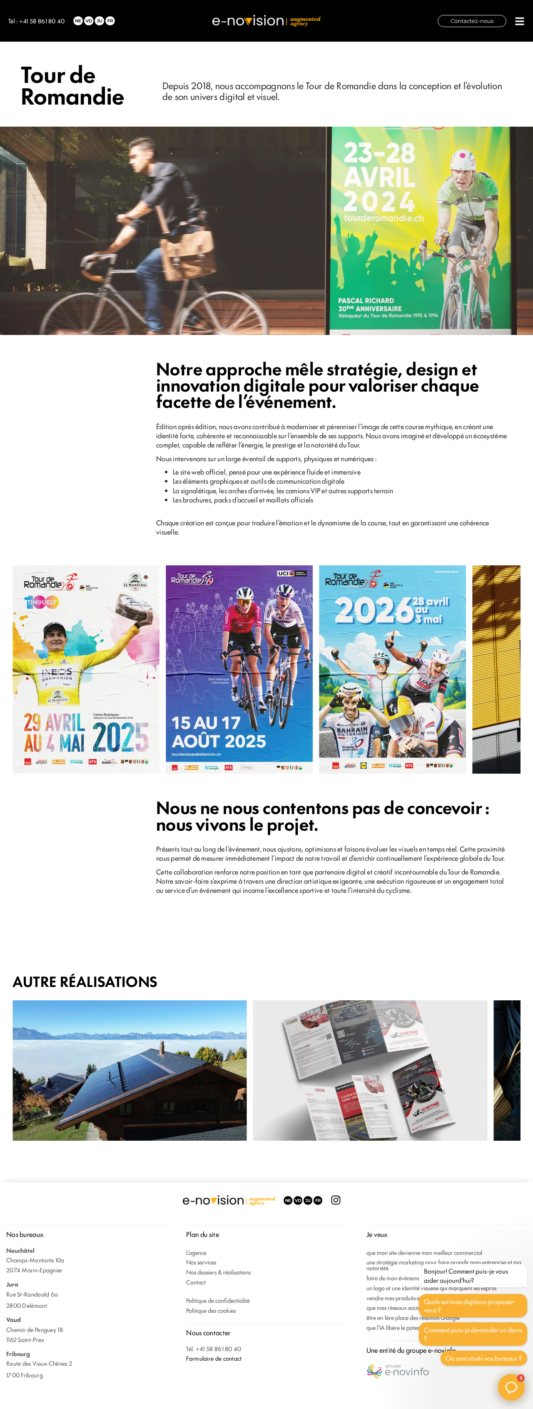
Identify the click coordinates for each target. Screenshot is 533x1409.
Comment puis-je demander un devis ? (473, 1334)
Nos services (201, 1261)
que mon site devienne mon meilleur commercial (424, 1252)
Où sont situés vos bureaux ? (484, 1358)
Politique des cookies (211, 1310)
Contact (196, 1281)
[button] (511, 1387)
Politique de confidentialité (218, 1300)
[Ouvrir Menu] (520, 21)
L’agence (196, 1252)
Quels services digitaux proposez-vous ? (470, 1305)
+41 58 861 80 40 (42, 20)
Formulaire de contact (214, 1358)
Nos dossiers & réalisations (218, 1271)
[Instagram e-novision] (336, 1200)
